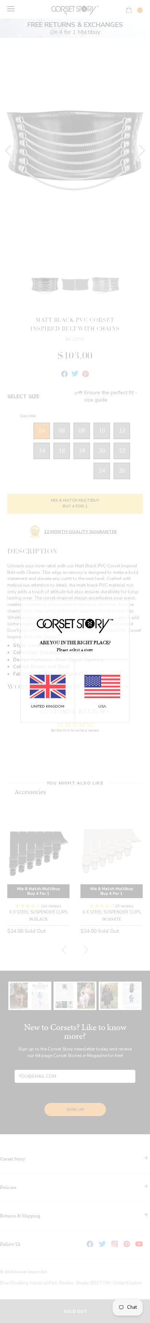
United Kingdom (47, 706)
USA (102, 706)
